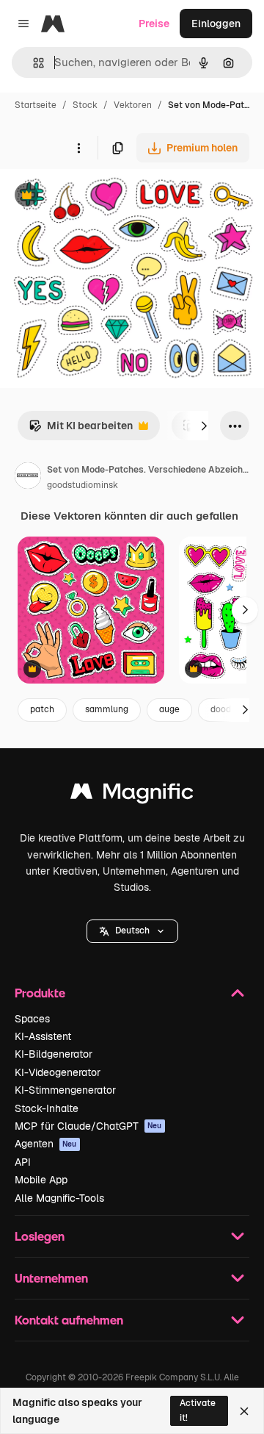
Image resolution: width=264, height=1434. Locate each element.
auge (169, 709)
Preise (154, 23)
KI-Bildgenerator (53, 1054)
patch (42, 709)
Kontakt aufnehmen (69, 1319)
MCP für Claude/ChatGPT (88, 1126)
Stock (85, 105)
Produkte (40, 992)
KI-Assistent (43, 1036)
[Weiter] (204, 425)
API (23, 1162)
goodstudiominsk (82, 485)
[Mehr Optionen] (78, 147)
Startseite (35, 105)
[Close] (244, 1411)
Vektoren (133, 105)
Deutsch (132, 930)
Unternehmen (51, 1278)
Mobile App (41, 1179)
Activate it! (198, 1410)
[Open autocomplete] (32, 62)
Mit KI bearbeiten (81, 429)
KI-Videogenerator (57, 1072)
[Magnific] (132, 795)
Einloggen (216, 23)
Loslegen (40, 1236)
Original (93, 197)
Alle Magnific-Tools (59, 1198)
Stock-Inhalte (46, 1108)
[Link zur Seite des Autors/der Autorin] (28, 477)
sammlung (106, 709)
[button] (132, 931)
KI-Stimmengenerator (65, 1090)
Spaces (32, 1018)
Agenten (46, 1143)
